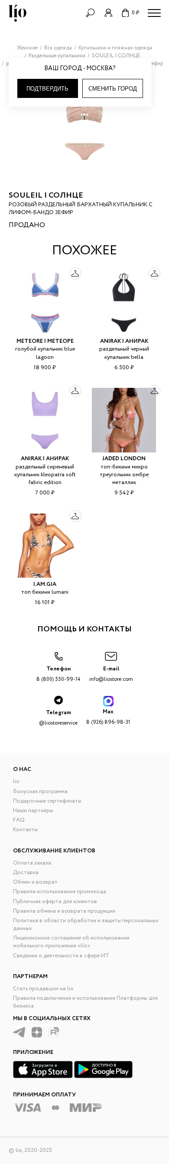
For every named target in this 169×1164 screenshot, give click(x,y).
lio (16, 781)
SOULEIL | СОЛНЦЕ (46, 195)
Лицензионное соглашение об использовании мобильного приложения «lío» (71, 942)
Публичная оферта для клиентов (55, 901)
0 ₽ (135, 12)
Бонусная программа (40, 791)
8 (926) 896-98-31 (108, 716)
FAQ (19, 820)
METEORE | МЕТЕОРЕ (45, 341)
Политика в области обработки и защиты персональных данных (86, 925)
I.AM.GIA (44, 584)
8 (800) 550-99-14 (58, 674)
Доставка (26, 872)
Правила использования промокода (59, 892)
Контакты (25, 830)
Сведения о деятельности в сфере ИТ (61, 956)
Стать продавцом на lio (43, 989)
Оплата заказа (32, 863)
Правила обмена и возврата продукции (64, 911)
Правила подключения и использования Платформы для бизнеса (85, 1002)
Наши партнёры (33, 810)
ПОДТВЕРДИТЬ (47, 88)
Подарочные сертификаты (47, 801)
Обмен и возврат (35, 882)
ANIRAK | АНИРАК (124, 341)
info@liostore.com (111, 674)
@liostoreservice (58, 717)
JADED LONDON (124, 459)
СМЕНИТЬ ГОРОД (112, 88)
